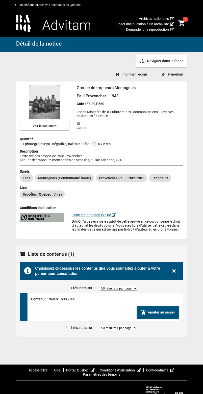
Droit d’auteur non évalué (92, 215)
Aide (57, 370)
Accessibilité (38, 370)
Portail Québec (81, 370)
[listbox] (101, 178)
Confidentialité (161, 370)
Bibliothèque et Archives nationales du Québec (48, 5)
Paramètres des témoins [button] (101, 374)
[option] (26, 178)
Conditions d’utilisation (122, 370)
